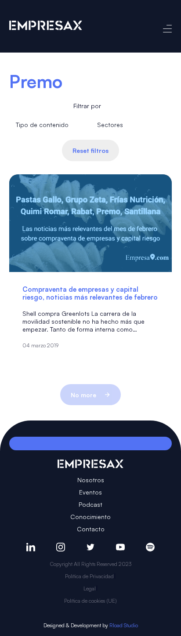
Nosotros (90, 480)
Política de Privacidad (89, 576)
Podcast (90, 504)
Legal (89, 588)
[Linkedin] (30, 547)
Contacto (91, 529)
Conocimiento (90, 516)
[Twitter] (90, 547)
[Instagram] (60, 547)
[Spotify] (150, 547)
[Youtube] (120, 547)
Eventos (90, 492)
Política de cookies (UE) (90, 600)
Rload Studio (123, 625)
